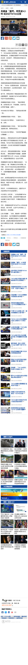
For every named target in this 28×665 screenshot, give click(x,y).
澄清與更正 (11, 618)
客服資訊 (4, 618)
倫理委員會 (19, 618)
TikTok (9, 238)
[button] (14, 27)
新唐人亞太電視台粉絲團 (13, 234)
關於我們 (24, 616)
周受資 (15, 238)
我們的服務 (17, 616)
